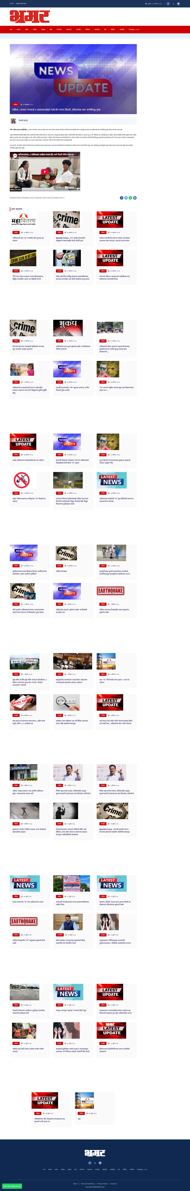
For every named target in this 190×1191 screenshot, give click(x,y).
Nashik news (28, 198)
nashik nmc (58, 198)
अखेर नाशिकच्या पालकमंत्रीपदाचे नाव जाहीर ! (28, 460)
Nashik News (15, 198)
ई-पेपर (12, 4)
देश (105, 30)
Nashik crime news (43, 198)
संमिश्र (113, 30)
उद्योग (26, 30)
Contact (114, 1184)
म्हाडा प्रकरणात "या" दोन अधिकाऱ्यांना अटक (28, 902)
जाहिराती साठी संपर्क (21, 4)
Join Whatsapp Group (12, 1186)
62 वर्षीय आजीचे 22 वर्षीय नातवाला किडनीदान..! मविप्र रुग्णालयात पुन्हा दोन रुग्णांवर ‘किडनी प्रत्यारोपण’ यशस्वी (30, 682)
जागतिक (122, 30)
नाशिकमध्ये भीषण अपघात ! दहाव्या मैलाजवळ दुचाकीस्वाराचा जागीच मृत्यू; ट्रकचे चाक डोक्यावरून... (114, 349)
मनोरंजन (59, 30)
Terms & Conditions (88, 1184)
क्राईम (43, 30)
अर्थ (11, 30)
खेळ (51, 30)
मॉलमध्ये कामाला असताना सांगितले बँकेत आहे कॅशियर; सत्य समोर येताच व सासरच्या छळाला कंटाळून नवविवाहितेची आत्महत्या (71, 832)
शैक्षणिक (87, 30)
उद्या (79, 1119)
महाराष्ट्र (69, 30)
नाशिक (35, 30)
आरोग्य (18, 30)
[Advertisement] (140, 15)
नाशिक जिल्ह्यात (61, 571)
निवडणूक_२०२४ (134, 30)
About (75, 1184)
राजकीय (78, 30)
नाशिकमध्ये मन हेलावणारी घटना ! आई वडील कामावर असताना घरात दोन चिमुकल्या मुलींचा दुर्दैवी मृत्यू (30, 390)
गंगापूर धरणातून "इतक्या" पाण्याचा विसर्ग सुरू (71, 1010)
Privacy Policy (103, 1184)
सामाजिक (97, 30)
